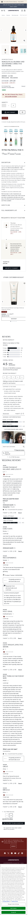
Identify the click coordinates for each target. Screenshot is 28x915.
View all (23, 86)
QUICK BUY (14, 318)
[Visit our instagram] (11, 853)
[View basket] (24, 10)
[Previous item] (2, 301)
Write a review (5, 77)
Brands (8, 15)
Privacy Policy (6, 901)
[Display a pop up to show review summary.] (13, 314)
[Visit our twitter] (8, 853)
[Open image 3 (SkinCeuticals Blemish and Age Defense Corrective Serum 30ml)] (23, 50)
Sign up (13, 846)
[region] (13, 889)
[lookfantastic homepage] (13, 10)
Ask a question (14, 77)
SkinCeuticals (15, 15)
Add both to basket (11, 268)
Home (3, 15)
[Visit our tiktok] (18, 853)
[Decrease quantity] (4, 105)
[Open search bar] (4, 10)
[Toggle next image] (26, 30)
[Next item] (24, 301)
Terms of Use (15, 901)
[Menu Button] (1, 10)
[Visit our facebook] (5, 853)
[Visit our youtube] (15, 853)
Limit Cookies (13, 908)
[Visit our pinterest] (22, 853)
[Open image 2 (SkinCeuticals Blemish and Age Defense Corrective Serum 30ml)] (14, 50)
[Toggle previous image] (1, 30)
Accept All (13, 912)
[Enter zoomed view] (24, 40)
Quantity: (5, 102)
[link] (22, 10)
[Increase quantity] (13, 105)
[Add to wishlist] (22, 112)
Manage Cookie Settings (13, 904)
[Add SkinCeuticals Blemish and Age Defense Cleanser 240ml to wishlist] (24, 283)
